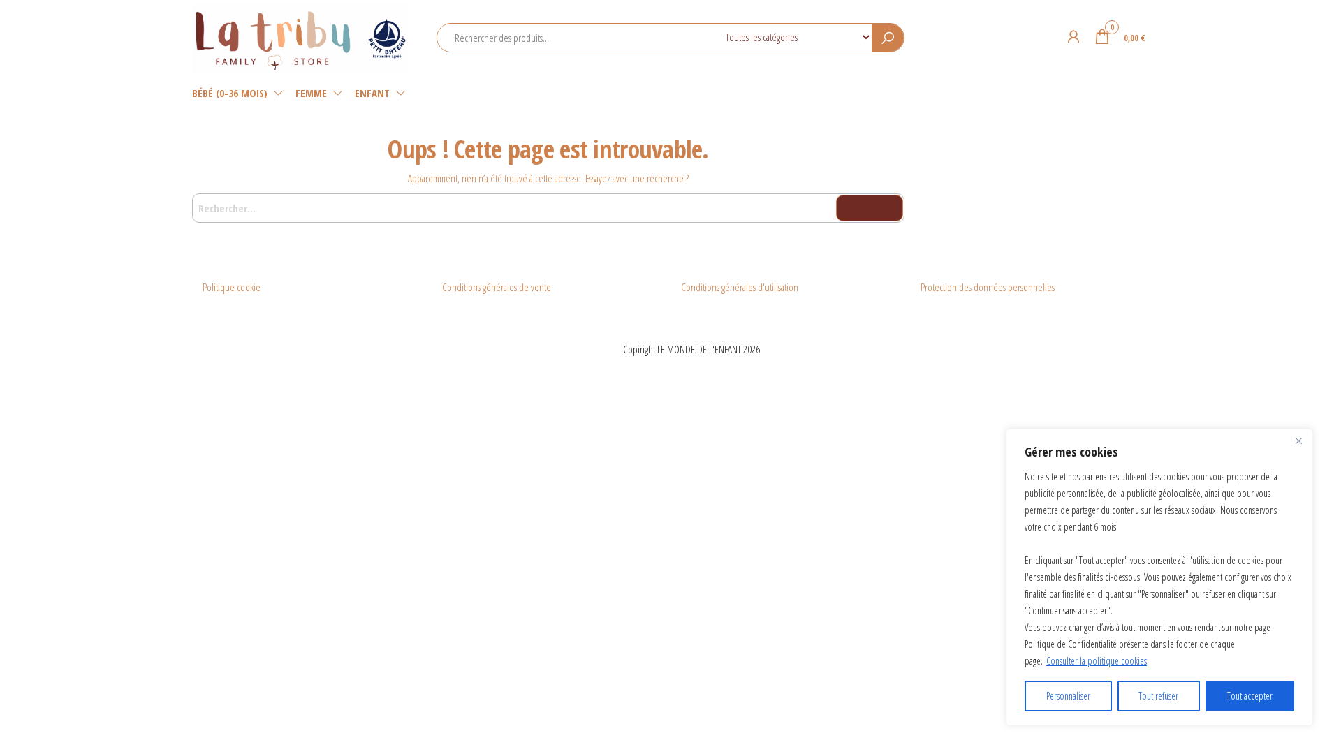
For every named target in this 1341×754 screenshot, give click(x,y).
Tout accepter (1250, 695)
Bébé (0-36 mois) (230, 93)
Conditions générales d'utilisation (739, 287)
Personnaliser (1068, 695)
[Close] (1298, 440)
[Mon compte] (1073, 36)
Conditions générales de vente (496, 287)
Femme (311, 93)
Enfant (372, 93)
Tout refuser (1158, 695)
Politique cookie (232, 287)
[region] (1159, 577)
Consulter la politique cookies (1096, 660)
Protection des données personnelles (988, 287)
